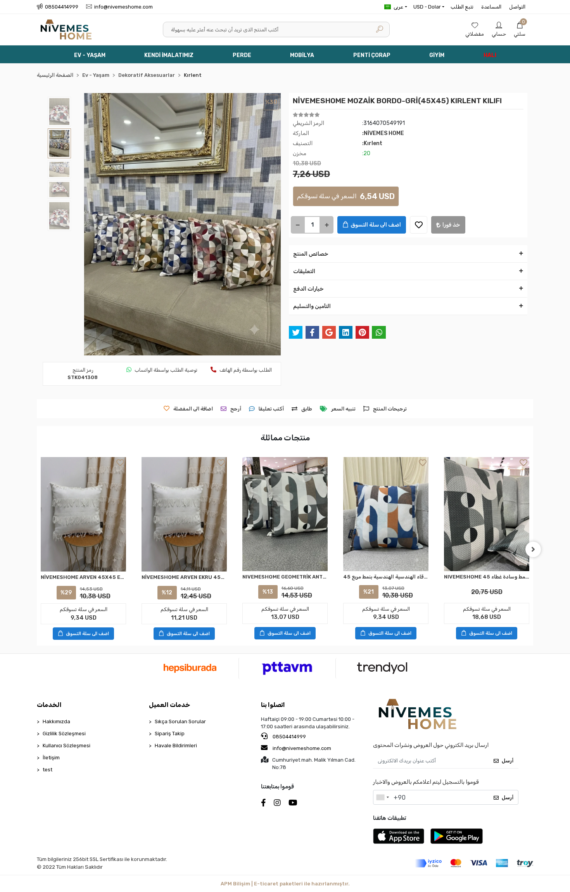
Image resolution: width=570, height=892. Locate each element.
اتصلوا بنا (273, 704)
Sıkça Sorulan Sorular (180, 721)
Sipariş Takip (170, 733)
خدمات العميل (169, 704)
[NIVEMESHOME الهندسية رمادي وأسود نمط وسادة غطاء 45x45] (486, 514)
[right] (533, 549)
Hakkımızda (56, 721)
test (47, 769)
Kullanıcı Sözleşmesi (66, 745)
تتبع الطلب (462, 7)
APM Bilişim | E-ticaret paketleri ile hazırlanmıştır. (285, 884)
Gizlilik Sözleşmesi (64, 733)
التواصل (517, 7)
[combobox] (382, 797)
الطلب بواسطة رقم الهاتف (245, 370)
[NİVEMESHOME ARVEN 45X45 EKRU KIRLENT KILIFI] (83, 514)
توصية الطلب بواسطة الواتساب (166, 370)
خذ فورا (451, 225)
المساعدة (491, 7)
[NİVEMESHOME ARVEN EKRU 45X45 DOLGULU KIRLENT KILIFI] (184, 514)
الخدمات (49, 704)
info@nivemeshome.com (302, 748)
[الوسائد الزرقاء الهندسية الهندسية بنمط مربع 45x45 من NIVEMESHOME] (385, 514)
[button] (519, 29)
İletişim (51, 757)
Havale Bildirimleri (176, 745)
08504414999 (288, 737)
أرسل (507, 761)
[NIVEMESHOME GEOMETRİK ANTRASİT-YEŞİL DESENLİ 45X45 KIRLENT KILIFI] (285, 514)
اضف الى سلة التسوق (376, 225)
